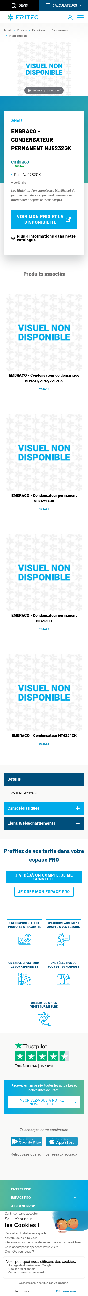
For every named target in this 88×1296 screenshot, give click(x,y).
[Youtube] (50, 1163)
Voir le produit (46, 396)
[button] (70, 17)
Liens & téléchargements (31, 823)
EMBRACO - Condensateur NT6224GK (44, 735)
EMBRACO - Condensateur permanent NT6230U (44, 618)
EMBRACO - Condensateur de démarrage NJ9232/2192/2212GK (44, 378)
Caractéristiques (24, 808)
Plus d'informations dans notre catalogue (46, 238)
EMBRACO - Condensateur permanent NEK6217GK (44, 498)
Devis (23, 5)
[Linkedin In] (37, 1163)
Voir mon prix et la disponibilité (40, 219)
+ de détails (18, 182)
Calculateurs (65, 5)
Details (14, 779)
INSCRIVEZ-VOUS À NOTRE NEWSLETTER (41, 1102)
